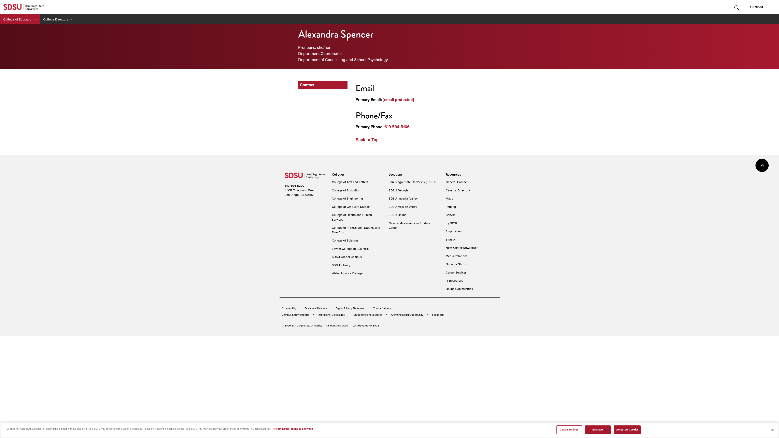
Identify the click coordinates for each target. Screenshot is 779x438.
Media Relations (456, 256)
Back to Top (367, 139)
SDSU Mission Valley (403, 207)
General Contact (457, 182)
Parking (451, 207)
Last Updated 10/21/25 (366, 325)
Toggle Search (737, 7)
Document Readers (316, 308)
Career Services (456, 272)
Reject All (597, 430)
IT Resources (454, 280)
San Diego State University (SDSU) (412, 182)
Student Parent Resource (368, 315)
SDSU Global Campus (347, 257)
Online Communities (459, 289)
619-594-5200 (294, 186)
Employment (454, 231)
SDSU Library (341, 265)
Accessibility (289, 308)
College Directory (55, 19)
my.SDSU (452, 223)
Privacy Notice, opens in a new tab (293, 429)
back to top (762, 165)
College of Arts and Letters (350, 182)
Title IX (450, 239)
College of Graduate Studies (351, 207)
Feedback (438, 315)
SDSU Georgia (399, 190)
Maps (449, 198)
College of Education (18, 19)
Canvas (450, 215)
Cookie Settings (382, 308)
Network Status (456, 264)
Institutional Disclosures (331, 315)
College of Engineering (347, 198)
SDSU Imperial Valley (403, 198)
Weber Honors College (347, 273)
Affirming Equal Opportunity (407, 315)
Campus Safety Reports (295, 315)
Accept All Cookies (627, 430)
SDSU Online (397, 215)
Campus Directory (458, 190)
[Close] (772, 429)
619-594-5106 (397, 127)
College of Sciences (345, 240)
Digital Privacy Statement (350, 308)
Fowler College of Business (350, 249)
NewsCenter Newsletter (462, 248)
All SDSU (757, 7)
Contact (307, 85)
